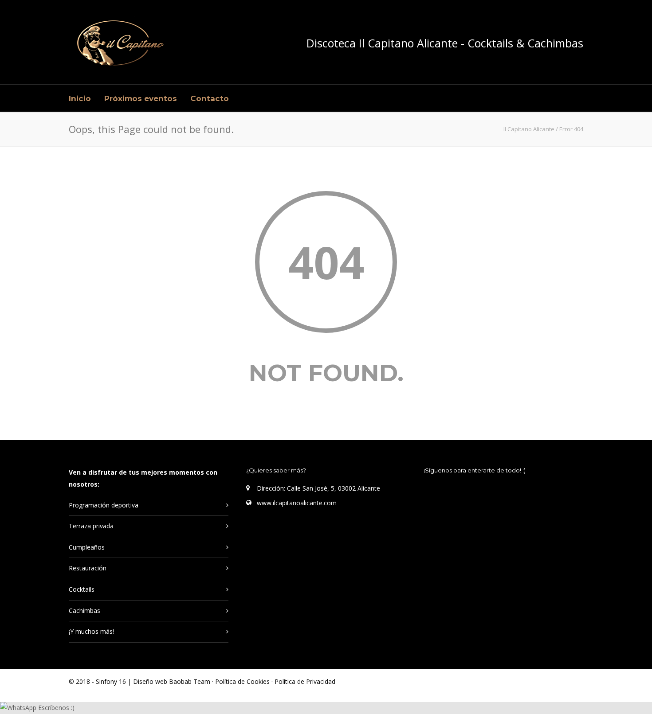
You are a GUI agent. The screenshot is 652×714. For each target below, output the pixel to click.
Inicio (80, 98)
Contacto (209, 98)
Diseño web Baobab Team (171, 681)
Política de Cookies (243, 681)
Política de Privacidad (305, 681)
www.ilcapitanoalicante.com (297, 503)
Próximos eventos (140, 98)
